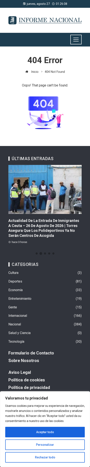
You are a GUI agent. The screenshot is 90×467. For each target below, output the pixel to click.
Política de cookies (26, 379)
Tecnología (45, 342)
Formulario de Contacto (31, 353)
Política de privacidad (29, 387)
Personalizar (45, 444)
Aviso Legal (19, 372)
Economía (45, 290)
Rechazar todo (45, 457)
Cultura (45, 273)
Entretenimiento (45, 299)
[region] (45, 429)
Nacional (45, 324)
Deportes (45, 281)
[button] (37, 253)
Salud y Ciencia (45, 333)
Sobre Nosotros (23, 360)
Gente (45, 307)
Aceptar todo (45, 432)
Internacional (45, 316)
